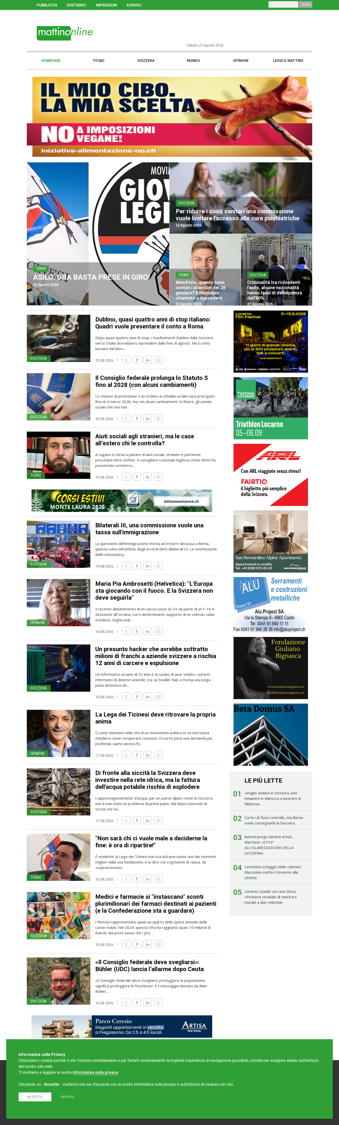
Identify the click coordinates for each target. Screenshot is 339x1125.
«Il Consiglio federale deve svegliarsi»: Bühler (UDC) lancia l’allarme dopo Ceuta (149, 966)
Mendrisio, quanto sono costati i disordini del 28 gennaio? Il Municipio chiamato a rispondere (200, 290)
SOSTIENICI (76, 5)
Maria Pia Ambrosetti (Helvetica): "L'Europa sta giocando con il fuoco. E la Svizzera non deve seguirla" (154, 590)
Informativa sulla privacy (95, 1072)
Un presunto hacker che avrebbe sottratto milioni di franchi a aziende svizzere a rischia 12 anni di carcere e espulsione (155, 656)
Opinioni (240, 61)
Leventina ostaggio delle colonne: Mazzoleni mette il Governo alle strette (272, 872)
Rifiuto (67, 1097)
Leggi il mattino (288, 61)
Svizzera (145, 61)
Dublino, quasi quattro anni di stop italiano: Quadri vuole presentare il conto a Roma (152, 323)
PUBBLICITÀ (47, 5)
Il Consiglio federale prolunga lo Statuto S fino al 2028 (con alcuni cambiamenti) (151, 381)
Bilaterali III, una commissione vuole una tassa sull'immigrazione (149, 529)
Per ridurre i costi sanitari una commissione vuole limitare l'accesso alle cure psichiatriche (237, 215)
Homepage (51, 61)
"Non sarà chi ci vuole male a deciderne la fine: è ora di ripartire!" (151, 842)
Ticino (98, 61)
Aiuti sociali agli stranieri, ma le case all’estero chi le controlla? (144, 440)
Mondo (193, 61)
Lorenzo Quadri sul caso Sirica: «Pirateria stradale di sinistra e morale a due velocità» (270, 897)
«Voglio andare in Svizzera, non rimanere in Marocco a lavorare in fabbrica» (272, 798)
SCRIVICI (134, 5)
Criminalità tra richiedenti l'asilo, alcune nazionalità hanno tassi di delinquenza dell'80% (274, 290)
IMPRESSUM (106, 5)
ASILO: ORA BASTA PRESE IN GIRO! (91, 277)
